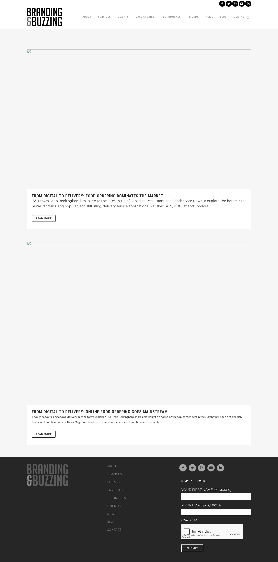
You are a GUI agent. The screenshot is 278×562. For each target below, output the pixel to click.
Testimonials (118, 498)
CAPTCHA (189, 520)
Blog (111, 522)
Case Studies (118, 490)
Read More (44, 218)
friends (114, 506)
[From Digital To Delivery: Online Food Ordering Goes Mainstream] (139, 323)
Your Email (201, 505)
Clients (113, 482)
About (112, 466)
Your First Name (206, 490)
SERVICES (114, 474)
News (111, 514)
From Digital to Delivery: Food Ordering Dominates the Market (97, 195)
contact (114, 530)
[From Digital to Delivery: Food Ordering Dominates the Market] (139, 119)
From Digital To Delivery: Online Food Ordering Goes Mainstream (100, 411)
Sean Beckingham (64, 201)
